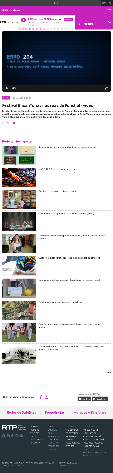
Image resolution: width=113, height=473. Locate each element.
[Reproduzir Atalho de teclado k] (4, 469)
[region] (56, 236)
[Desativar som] (11, 469)
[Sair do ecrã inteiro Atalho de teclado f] (108, 469)
